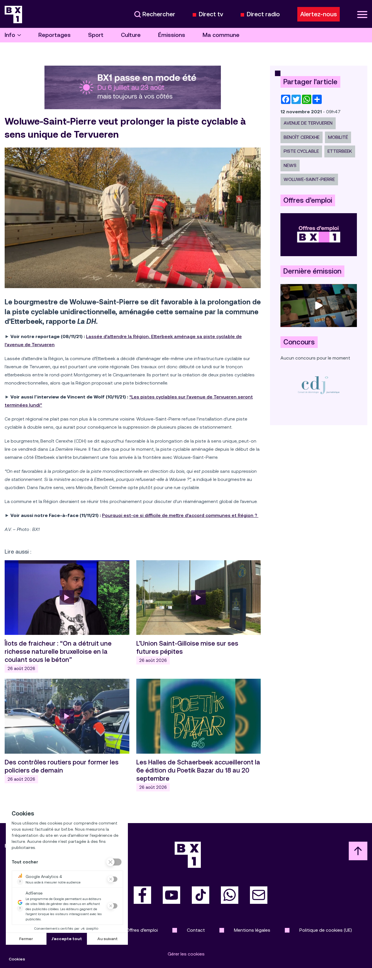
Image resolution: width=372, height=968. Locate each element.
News (290, 165)
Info (10, 35)
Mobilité (338, 137)
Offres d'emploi (142, 930)
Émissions (171, 35)
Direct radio (263, 14)
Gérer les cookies (186, 954)
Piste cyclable (301, 151)
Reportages (54, 35)
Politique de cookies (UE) (325, 930)
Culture (131, 35)
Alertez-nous (318, 14)
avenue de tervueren (308, 123)
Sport (95, 35)
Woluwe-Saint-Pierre (309, 179)
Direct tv (211, 14)
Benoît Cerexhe (301, 137)
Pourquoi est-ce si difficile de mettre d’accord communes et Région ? (180, 515)
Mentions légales (252, 930)
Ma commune (221, 35)
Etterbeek (340, 151)
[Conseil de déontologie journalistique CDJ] (318, 385)
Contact (196, 930)
